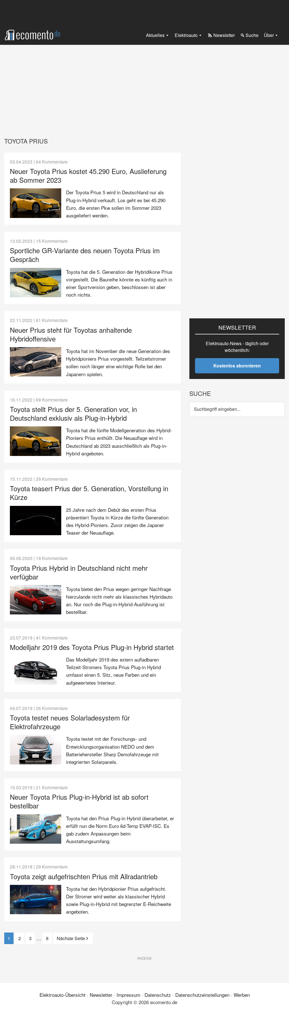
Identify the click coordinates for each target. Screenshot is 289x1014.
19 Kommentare (52, 558)
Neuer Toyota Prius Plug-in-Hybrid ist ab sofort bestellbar (79, 801)
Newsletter (101, 994)
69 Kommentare (52, 399)
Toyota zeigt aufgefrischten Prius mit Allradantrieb (83, 876)
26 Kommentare (52, 708)
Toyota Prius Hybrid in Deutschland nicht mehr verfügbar (79, 572)
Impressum (128, 994)
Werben (242, 994)
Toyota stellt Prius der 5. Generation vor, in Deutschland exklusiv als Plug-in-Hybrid (73, 413)
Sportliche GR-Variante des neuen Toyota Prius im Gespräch (85, 254)
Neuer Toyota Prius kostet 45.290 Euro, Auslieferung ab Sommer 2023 (88, 175)
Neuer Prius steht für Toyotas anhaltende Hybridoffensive (71, 334)
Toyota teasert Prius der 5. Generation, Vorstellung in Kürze (89, 492)
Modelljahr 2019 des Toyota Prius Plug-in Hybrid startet (92, 647)
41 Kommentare (52, 637)
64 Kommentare (52, 161)
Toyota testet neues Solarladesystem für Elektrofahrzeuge (70, 722)
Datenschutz (157, 994)
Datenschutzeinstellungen (202, 994)
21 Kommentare (52, 787)
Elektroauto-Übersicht (63, 994)
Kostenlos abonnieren (237, 365)
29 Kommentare (52, 479)
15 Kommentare (52, 241)
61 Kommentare (52, 320)
